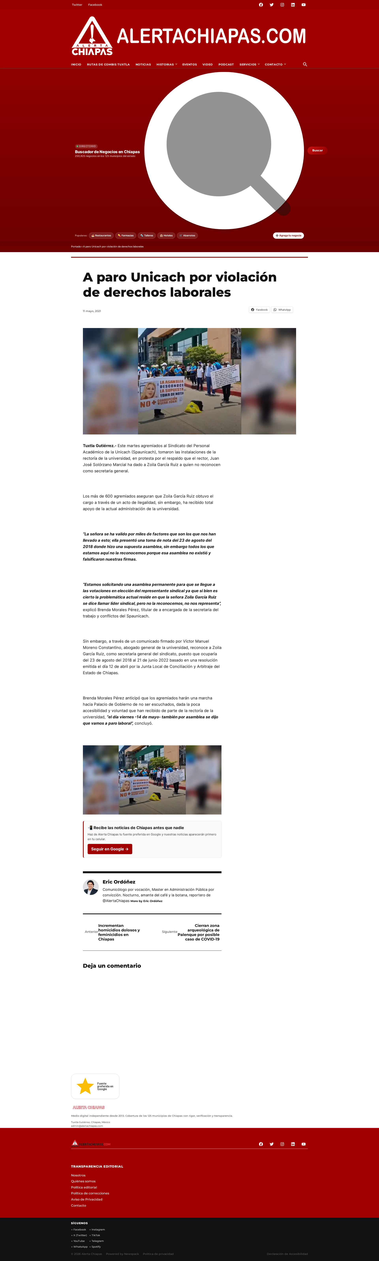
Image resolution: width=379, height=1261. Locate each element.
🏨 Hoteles (166, 235)
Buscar (317, 150)
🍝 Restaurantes (101, 235)
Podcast (226, 64)
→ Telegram (96, 1240)
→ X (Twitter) (79, 1235)
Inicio (76, 64)
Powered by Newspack (122, 1254)
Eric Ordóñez (119, 882)
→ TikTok (94, 1235)
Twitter (77, 5)
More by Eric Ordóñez (146, 901)
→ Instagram (97, 1229)
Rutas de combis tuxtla (108, 64)
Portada (76, 246)
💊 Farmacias (126, 235)
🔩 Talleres (146, 235)
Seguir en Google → (110, 849)
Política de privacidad (158, 1254)
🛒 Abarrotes (187, 235)
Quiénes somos (83, 1181)
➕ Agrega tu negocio (288, 235)
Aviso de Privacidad (86, 1199)
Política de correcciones (90, 1193)
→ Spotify (95, 1246)
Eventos (189, 64)
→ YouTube (78, 1240)
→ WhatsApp (79, 1246)
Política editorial (84, 1187)
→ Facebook (78, 1229)
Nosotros (78, 1175)
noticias (143, 64)
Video (208, 64)
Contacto (274, 64)
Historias (165, 64)
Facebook (95, 5)
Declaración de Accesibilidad (287, 1254)
